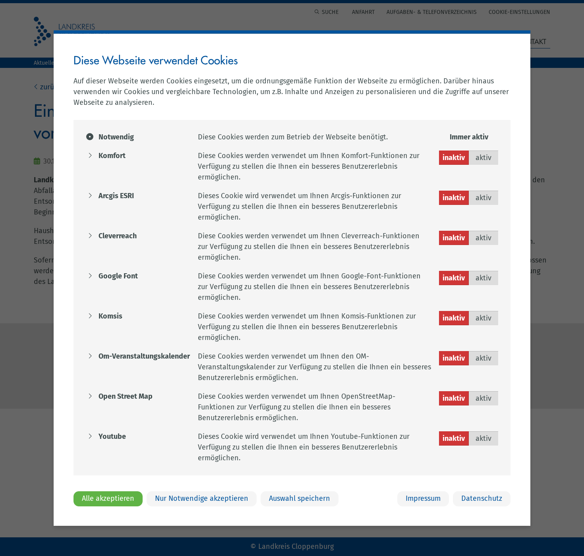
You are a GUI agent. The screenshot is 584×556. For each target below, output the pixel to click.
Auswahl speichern (299, 498)
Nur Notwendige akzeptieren (201, 498)
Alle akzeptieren (108, 498)
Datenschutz (481, 498)
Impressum (423, 498)
